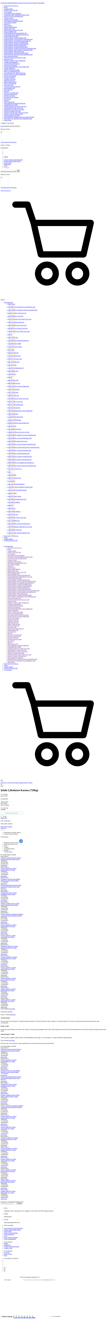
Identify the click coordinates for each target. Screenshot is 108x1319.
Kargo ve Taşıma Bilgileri (11, 1233)
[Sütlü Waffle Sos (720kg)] (8, 999)
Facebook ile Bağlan (6, 3)
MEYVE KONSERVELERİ (12, 71)
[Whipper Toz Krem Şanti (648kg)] (10, 879)
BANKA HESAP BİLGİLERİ (12, 161)
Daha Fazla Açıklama (6, 826)
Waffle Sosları (8, 120)
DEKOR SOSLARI (9, 80)
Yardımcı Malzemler (9, 68)
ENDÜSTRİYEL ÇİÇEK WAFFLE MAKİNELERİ (18, 39)
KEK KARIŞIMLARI (10, 31)
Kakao (6, 7)
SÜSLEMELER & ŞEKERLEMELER (14, 103)
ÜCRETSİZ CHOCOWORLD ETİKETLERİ (16, 15)
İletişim (42, 3)
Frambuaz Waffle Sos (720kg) (9, 948)
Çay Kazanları (8, 12)
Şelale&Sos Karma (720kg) (8, 894)
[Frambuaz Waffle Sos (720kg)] (9, 946)
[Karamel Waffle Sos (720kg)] (9, 957)
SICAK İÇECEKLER (10, 76)
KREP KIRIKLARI (9, 88)
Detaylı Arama (8, 1254)
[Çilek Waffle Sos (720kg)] (8, 935)
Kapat (2, 126)
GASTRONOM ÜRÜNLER (12, 64)
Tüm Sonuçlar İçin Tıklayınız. (9, 142)
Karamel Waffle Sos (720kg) (8, 958)
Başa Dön (12, 1009)
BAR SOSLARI (8, 85)
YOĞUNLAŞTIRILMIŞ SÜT (12, 86)
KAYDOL (19, 1203)
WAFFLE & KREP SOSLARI (12, 111)
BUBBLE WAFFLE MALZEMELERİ (14, 60)
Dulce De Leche (8, 59)
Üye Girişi (7, 1252)
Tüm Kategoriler (8, 302)
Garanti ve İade (8, 1248)
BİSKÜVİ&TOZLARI (10, 82)
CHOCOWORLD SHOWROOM (13, 160)
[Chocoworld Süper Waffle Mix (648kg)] (12, 914)
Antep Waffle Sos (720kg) (8, 969)
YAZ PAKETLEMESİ (10, 22)
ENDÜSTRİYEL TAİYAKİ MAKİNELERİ (16, 53)
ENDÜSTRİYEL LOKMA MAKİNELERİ (16, 47)
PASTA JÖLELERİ (9, 77)
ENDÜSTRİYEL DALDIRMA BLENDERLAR (17, 41)
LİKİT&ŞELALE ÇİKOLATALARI (14, 109)
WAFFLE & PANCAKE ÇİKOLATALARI (16, 112)
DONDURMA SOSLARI (11, 36)
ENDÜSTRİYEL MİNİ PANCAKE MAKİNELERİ (18, 54)
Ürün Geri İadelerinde (10, 1239)
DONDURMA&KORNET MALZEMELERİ (16, 67)
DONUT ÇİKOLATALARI (11, 70)
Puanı (5, 845)
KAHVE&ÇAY (8, 89)
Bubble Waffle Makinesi (10, 27)
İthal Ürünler (7, 99)
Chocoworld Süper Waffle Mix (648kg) (11, 915)
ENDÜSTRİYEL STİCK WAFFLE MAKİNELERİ (18, 50)
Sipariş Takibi (36, 3)
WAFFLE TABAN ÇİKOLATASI (13, 114)
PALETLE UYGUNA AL (11, 6)
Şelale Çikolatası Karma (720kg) (23, 782)
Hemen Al (3, 828)
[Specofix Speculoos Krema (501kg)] (11, 858)
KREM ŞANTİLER (9, 96)
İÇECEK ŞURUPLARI (10, 94)
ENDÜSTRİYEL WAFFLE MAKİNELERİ (16, 42)
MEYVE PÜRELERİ (10, 83)
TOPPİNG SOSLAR (10, 79)
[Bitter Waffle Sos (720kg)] (8, 989)
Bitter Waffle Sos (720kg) (7, 990)
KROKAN (7, 24)
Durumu (6, 850)
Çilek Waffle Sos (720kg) (7, 937)
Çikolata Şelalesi (8, 9)
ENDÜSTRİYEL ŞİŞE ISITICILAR (14, 51)
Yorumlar (6, 167)
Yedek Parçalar (8, 25)
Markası (6, 842)
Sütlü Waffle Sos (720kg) (7, 1001)
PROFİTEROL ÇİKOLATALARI (13, 30)
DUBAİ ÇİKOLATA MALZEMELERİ (15, 74)
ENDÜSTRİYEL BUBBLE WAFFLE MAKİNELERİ (19, 117)
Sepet (5, 1255)
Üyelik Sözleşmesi (9, 1234)
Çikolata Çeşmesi (8, 18)
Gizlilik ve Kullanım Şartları (11, 1246)
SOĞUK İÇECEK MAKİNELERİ (13, 16)
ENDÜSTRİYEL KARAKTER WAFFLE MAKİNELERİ (20, 48)
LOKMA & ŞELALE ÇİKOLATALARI (15, 106)
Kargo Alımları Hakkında (11, 1237)
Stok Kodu (7, 844)
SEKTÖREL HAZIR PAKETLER (13, 21)
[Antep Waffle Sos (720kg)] (8, 967)
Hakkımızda (7, 164)
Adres (5, 1208)
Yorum (6, 847)
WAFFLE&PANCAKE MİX (12, 115)
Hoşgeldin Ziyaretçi (17, 3)
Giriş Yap (25, 3)
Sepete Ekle (4, 818)
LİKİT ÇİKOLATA (9, 102)
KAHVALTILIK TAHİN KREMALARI (15, 38)
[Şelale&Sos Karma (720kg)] (9, 893)
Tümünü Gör (13, 305)
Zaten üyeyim (7, 1280)
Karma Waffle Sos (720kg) (8, 870)
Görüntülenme (8, 849)
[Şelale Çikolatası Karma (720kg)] (10, 903)
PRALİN (6, 91)
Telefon (6, 1214)
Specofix (6, 100)
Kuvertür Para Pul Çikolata (11, 97)
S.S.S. (5, 166)
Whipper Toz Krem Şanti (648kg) (10, 880)
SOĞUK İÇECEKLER (10, 65)
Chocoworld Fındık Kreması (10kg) (10, 886)
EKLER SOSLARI (9, 28)
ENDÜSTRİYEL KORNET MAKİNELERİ (16, 44)
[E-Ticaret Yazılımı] (55, 1316)
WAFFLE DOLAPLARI (11, 10)
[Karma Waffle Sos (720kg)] (8, 868)
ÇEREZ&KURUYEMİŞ (11, 105)
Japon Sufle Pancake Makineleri (12, 13)
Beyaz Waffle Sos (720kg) (8, 980)
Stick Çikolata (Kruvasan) (11, 56)
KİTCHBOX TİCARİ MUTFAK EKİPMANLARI (18, 118)
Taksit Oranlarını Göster (11, 813)
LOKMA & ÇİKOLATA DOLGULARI (15, 57)
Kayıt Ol (30, 3)
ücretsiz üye (46, 1280)
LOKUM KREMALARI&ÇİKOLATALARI (16, 35)
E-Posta (6, 1219)
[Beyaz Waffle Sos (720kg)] (8, 978)
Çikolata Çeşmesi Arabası (11, 19)
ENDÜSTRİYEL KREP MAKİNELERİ (15, 45)
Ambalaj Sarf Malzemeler (11, 62)
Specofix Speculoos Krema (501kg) (10, 859)
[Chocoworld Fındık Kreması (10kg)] (11, 885)
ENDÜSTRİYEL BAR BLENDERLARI (15, 33)
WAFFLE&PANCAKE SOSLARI (13, 108)
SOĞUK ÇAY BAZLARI (11, 93)
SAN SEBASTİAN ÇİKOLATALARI (14, 73)
